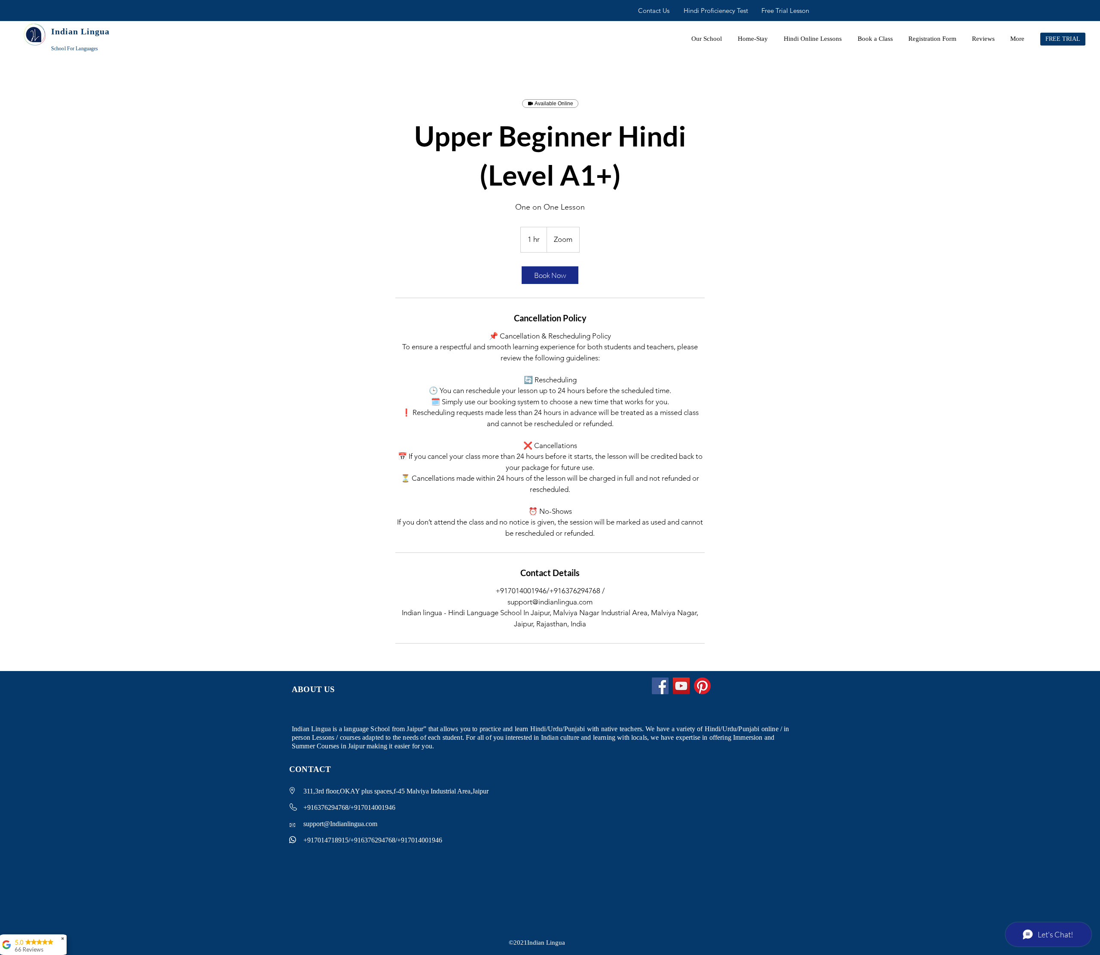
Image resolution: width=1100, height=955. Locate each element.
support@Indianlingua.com (340, 823)
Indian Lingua (80, 31)
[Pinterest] (702, 685)
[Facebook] (660, 685)
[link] (550, 275)
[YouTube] (681, 685)
